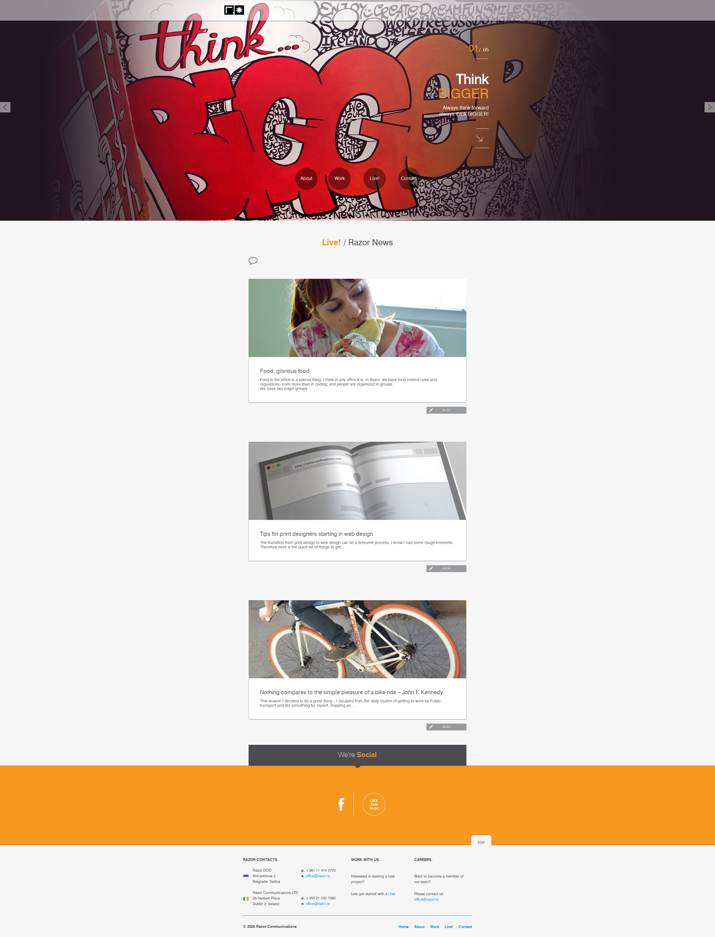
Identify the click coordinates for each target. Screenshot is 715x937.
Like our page (374, 804)
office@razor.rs (318, 876)
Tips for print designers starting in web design (316, 534)
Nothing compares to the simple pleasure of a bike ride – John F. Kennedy (351, 693)
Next (709, 107)
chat (391, 894)
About (307, 179)
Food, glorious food (284, 371)
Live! (375, 179)
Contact (409, 179)
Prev (5, 107)
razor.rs (234, 10)
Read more (482, 124)
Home (404, 927)
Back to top (481, 842)
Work (340, 179)
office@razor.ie (318, 904)
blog (447, 410)
